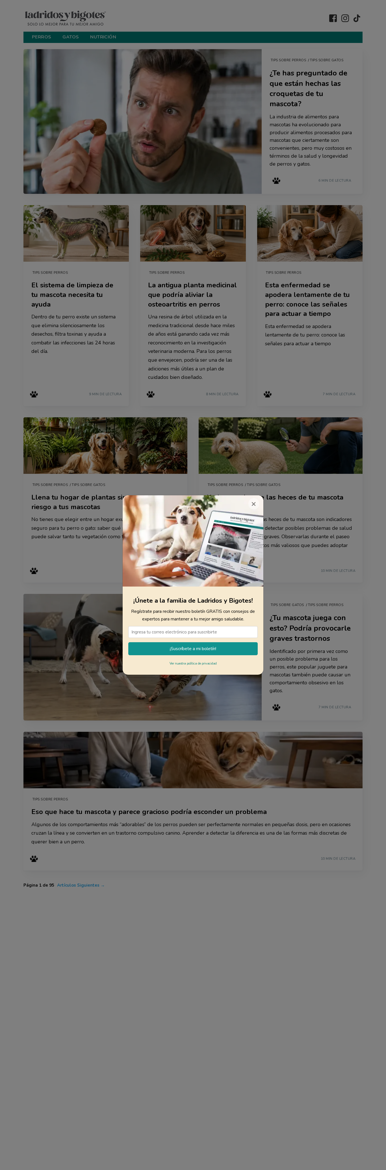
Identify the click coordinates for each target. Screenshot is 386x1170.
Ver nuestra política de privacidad (193, 663)
